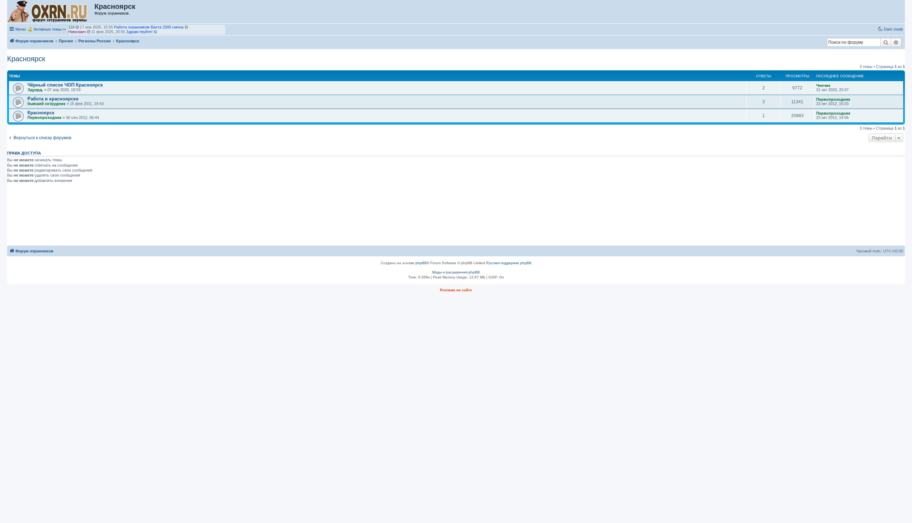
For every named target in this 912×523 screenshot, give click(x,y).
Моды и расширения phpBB (456, 272)
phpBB (421, 263)
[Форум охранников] (51, 12)
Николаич (77, 32)
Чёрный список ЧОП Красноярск (65, 85)
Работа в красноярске (52, 98)
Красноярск (26, 59)
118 (71, 27)
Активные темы (47, 29)
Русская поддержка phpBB (509, 263)
